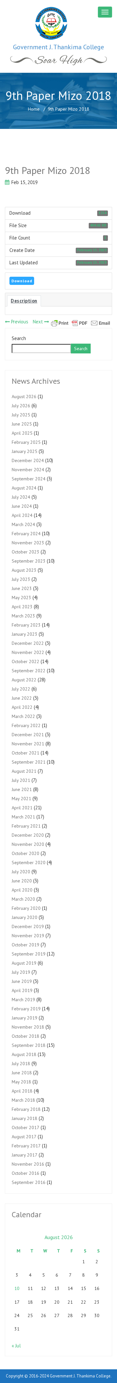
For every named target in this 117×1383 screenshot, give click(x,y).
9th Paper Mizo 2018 (47, 170)
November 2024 (28, 470)
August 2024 (24, 488)
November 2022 (28, 652)
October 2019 (25, 945)
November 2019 (28, 936)
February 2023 (26, 625)
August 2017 (24, 1137)
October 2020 (25, 853)
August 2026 (24, 396)
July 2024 (21, 497)
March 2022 (23, 716)
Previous (19, 322)
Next (38, 322)
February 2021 (26, 826)
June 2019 (22, 981)
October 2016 (25, 1173)
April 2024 (22, 515)
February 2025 (26, 442)
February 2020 (26, 908)
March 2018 (23, 1100)
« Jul (16, 1346)
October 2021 (25, 753)
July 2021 (21, 780)
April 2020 (22, 890)
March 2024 (23, 524)
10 (17, 1288)
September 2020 (29, 862)
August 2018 (24, 1054)
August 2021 (24, 771)
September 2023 (29, 561)
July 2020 (21, 872)
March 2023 (23, 616)
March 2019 (23, 999)
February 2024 (26, 533)
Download (21, 280)
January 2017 (24, 1155)
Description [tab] (24, 301)
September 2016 (29, 1182)
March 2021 (23, 817)
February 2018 (26, 1109)
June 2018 (22, 1073)
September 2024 (29, 479)
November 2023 (28, 543)
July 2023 (21, 579)
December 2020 (28, 835)
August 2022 (24, 680)
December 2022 (28, 643)
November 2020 (28, 844)
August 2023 (24, 570)
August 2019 (24, 963)
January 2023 (24, 634)
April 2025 (22, 433)
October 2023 (25, 552)
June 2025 (22, 424)
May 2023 (21, 597)
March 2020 (23, 899)
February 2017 (26, 1146)
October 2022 (25, 661)
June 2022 (22, 698)
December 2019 (28, 926)
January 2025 (24, 451)
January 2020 (24, 917)
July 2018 (21, 1063)
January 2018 (24, 1118)
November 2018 (28, 1027)
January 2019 (24, 1018)
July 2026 (21, 406)
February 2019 (26, 1009)
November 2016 (28, 1164)
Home (34, 109)
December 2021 (28, 735)
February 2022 (26, 725)
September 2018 (29, 1045)
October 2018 (25, 1036)
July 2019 (21, 972)
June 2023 (22, 588)
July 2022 (21, 689)
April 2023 (22, 607)
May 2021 (21, 798)
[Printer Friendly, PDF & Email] (80, 323)
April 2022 (22, 707)
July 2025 (21, 415)
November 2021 (28, 744)
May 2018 (21, 1082)
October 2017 (25, 1127)
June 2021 (22, 789)
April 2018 (22, 1091)
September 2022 (29, 671)
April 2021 (22, 808)
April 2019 (22, 990)
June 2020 (22, 881)
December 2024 (28, 460)
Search (19, 338)
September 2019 (29, 954)
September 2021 (29, 762)
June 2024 (22, 506)
